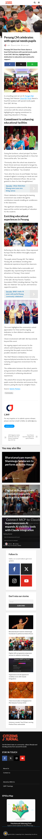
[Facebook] (14, 569)
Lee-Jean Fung (12, 511)
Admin (10, 478)
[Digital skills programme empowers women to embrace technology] (21, 500)
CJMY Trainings (8, 786)
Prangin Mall (29, 96)
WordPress (34, 834)
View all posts (9, 426)
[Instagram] (14, 581)
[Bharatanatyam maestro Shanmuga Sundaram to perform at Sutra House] (21, 467)
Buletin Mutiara (15, 389)
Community (9, 393)
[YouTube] (26, 581)
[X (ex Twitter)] (26, 569)
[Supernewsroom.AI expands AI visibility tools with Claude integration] (21, 533)
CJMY (8, 45)
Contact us (6, 773)
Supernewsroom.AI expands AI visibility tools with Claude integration (19, 677)
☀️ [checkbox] (5, 833)
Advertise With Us (9, 782)
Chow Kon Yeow (25, 98)
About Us (6, 768)
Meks (22, 834)
